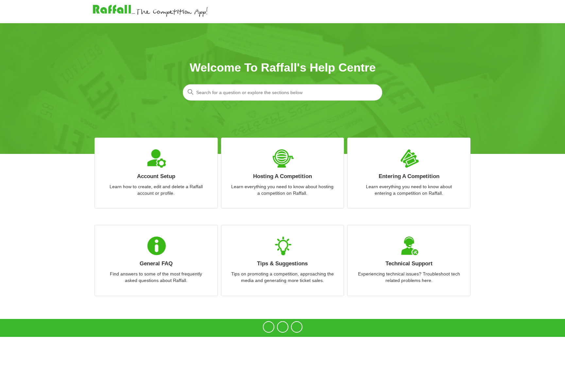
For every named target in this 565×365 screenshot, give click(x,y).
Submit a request (429, 11)
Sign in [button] (462, 11)
